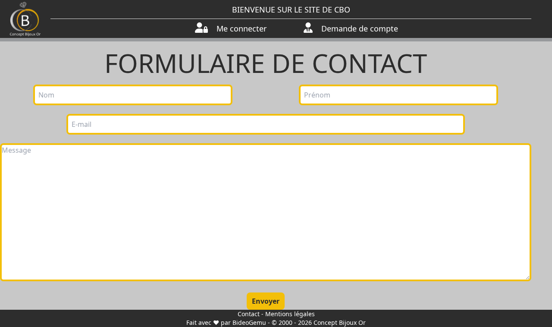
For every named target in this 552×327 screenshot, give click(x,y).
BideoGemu (249, 322)
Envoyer (265, 301)
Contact (249, 314)
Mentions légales (290, 314)
